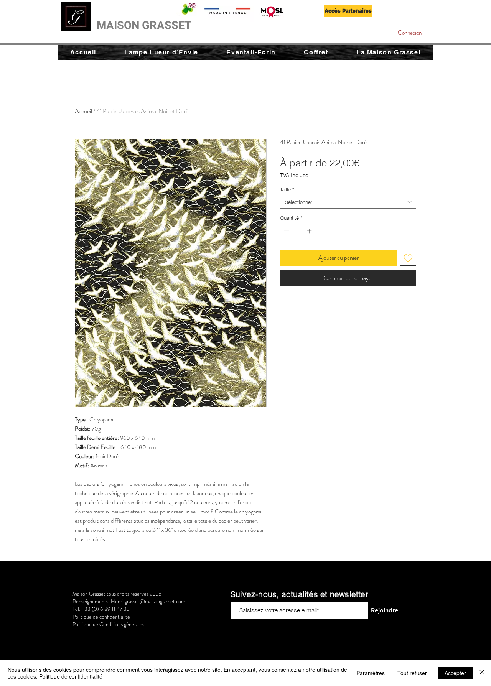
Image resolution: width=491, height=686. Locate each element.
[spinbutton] (297, 230)
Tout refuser (412, 673)
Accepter (455, 673)
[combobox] (348, 202)
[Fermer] (481, 673)
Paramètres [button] (370, 673)
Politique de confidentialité (70, 676)
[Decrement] (285, 230)
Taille (287, 189)
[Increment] (310, 230)
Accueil (83, 111)
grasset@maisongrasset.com (155, 601)
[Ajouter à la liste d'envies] (408, 258)
